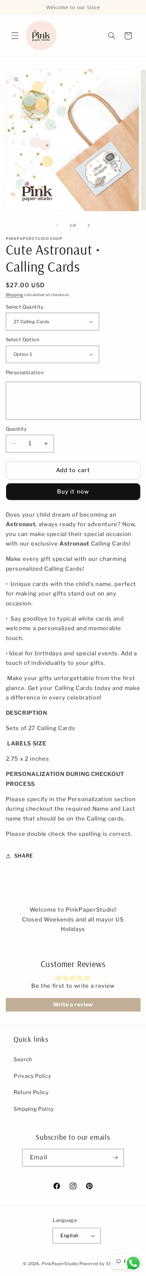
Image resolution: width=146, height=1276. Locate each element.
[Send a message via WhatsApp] (133, 1263)
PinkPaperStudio (60, 1263)
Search (23, 1059)
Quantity (16, 429)
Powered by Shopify (101, 1263)
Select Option (22, 340)
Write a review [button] (73, 1004)
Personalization (25, 372)
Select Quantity (25, 307)
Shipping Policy (34, 1109)
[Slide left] (57, 225)
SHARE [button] (23, 855)
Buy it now (73, 491)
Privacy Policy (32, 1076)
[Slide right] (88, 225)
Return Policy (31, 1092)
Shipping (14, 294)
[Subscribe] (115, 1158)
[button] (15, 36)
